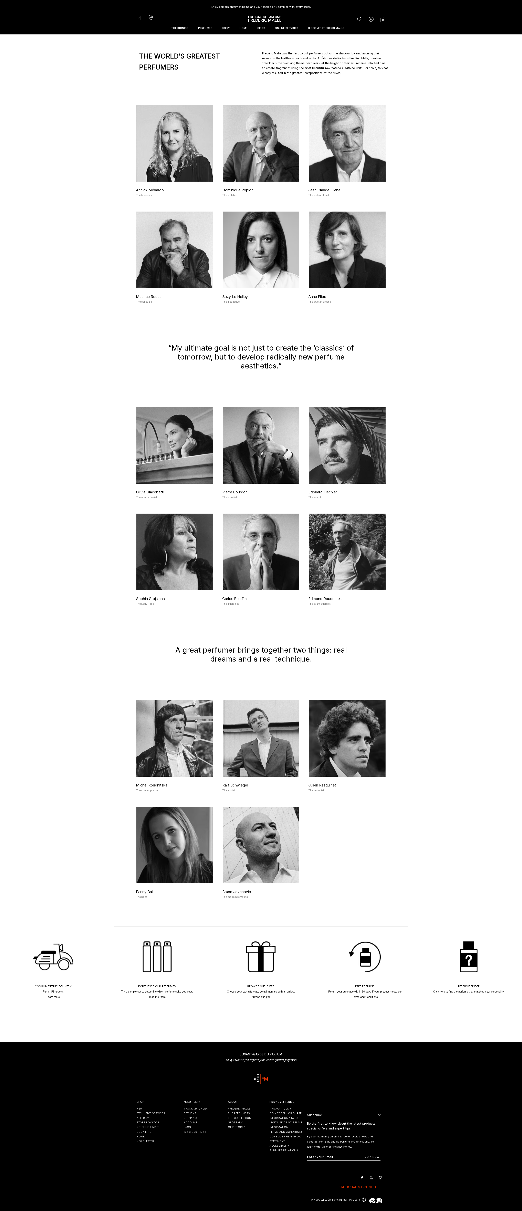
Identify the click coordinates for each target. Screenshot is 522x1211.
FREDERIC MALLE (239, 1108)
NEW (140, 1108)
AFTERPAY (143, 1117)
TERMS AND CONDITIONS (286, 1131)
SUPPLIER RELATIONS (284, 1150)
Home (244, 28)
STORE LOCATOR (148, 1122)
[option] (261, 5)
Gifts (261, 28)
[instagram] (380, 1177)
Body (226, 28)
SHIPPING (190, 1117)
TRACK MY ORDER (196, 1108)
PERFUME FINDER (148, 1127)
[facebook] (362, 1177)
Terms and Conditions (365, 996)
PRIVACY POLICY (281, 1108)
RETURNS (190, 1113)
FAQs (187, 1127)
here (442, 991)
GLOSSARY (235, 1122)
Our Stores (236, 1127)
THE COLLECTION (239, 1117)
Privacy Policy (342, 1146)
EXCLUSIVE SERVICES (151, 1113)
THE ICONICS (179, 28)
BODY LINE (144, 1131)
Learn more (53, 996)
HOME (141, 1136)
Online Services (286, 28)
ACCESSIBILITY (279, 1145)
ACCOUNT (190, 1122)
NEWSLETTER (145, 1141)
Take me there (157, 996)
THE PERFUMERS (239, 1113)
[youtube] (371, 1177)
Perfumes (205, 28)
